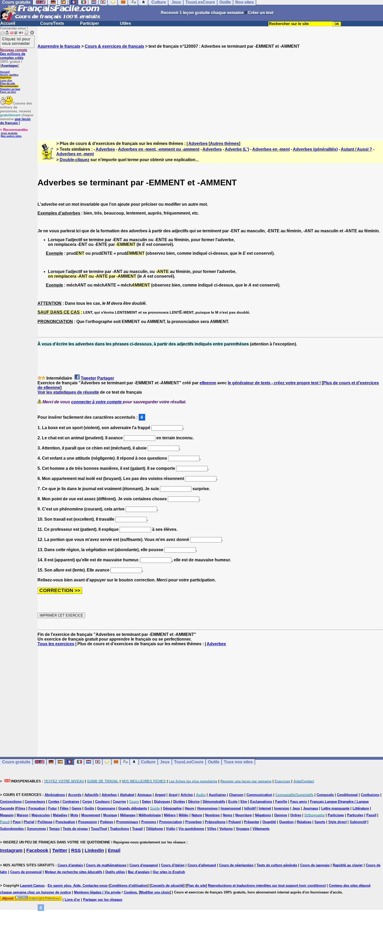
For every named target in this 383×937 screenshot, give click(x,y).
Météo (183, 815)
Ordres (295, 815)
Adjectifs (91, 795)
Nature (196, 815)
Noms (227, 815)
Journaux (310, 808)
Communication (259, 795)
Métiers (170, 815)
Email (114, 850)
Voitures (226, 829)
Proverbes (193, 822)
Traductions (119, 829)
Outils (213, 762)
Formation (36, 808)
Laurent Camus (32, 885)
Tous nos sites (238, 762)
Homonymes (207, 808)
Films (20, 808)
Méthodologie (150, 815)
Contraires (71, 802)
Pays (17, 822)
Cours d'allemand (202, 865)
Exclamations (261, 802)
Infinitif (250, 808)
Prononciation (170, 822)
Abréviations (55, 795)
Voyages (242, 829)
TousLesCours (188, 762)
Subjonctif (358, 822)
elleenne (208, 383)
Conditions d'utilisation (128, 885)
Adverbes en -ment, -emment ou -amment (158, 149)
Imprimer (5, 77)
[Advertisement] (210, 89)
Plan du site (7, 83)
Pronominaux (127, 822)
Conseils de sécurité (167, 885)
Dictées (179, 802)
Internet (265, 808)
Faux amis (298, 802)
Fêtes (64, 808)
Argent (160, 795)
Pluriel (29, 822)
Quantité (269, 822)
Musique (110, 815)
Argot (173, 795)
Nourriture (243, 815)
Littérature (361, 808)
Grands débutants (132, 808)
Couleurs (102, 802)
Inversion (281, 808)
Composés (325, 795)
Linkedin (94, 850)
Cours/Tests (52, 23)
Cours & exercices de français (114, 46)
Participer (89, 23)
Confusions (370, 795)
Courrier (119, 802)
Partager (105, 378)
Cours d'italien (172, 865)
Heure (189, 808)
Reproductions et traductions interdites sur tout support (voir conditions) (267, 885)
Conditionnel (347, 795)
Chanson (236, 795)
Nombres (212, 815)
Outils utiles (115, 872)
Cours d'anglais (70, 865)
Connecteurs (35, 802)
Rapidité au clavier (348, 865)
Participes (336, 815)
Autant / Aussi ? (356, 149)
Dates (146, 802)
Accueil (7, 23)
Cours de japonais (315, 865)
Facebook (37, 850)
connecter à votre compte (96, 402)
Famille (281, 802)
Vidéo (170, 829)
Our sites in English (169, 872)
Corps (87, 802)
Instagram (11, 850)
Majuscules (41, 815)
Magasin (7, 815)
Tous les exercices (56, 644)
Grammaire (106, 808)
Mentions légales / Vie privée (97, 892)
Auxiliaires (217, 795)
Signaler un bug (10, 89)
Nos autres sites (11, 136)
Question (286, 822)
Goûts (89, 808)
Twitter (59, 850)
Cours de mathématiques (106, 865)
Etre (243, 802)
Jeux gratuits (9, 133)
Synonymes (36, 829)
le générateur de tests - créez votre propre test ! (274, 383)
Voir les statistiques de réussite (68, 392)
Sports (319, 822)
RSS (76, 850)
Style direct (337, 822)
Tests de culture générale (277, 865)
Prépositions (215, 822)
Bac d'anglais (139, 872)
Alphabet (127, 795)
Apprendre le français (59, 46)
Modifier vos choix (155, 892)
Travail (137, 829)
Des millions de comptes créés (13, 54)
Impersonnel (231, 808)
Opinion (280, 815)
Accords (74, 795)
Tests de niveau (75, 829)
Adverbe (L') (237, 149)
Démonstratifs (214, 802)
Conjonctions (11, 802)
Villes (211, 829)
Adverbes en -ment (271, 149)
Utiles (125, 23)
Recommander (9, 86)
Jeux (165, 762)
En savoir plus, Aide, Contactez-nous (78, 885)
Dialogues (162, 802)
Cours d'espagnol (143, 865)
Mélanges (127, 815)
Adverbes (198, 143)
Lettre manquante (335, 808)
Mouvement (90, 815)
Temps (54, 829)
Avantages (9, 66)
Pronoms (148, 822)
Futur (52, 808)
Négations (263, 815)
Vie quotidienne (191, 829)
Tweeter (88, 378)
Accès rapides (9, 74)
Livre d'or (6, 80)
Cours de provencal (26, 872)
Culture (148, 762)
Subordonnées (12, 829)
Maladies (60, 815)
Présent (234, 822)
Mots (74, 815)
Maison (22, 815)
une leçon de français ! (15, 121)
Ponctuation (65, 822)
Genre (76, 808)
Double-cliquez (74, 159)
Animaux (144, 795)
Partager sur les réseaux (102, 900)
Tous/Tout (99, 829)
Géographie (172, 808)
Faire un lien (8, 91)
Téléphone (154, 829)
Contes (53, 802)
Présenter (251, 822)
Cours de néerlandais (236, 865)
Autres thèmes (224, 143)
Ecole (232, 802)
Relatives (304, 822)
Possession (87, 822)
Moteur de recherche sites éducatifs (73, 872)
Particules (355, 815)
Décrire (194, 802)
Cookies (130, 892)
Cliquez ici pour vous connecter (16, 40)
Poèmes (106, 822)
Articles (187, 795)
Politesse (45, 822)
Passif (371, 815)
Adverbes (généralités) (315, 149)
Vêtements (260, 829)
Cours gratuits (16, 762)
